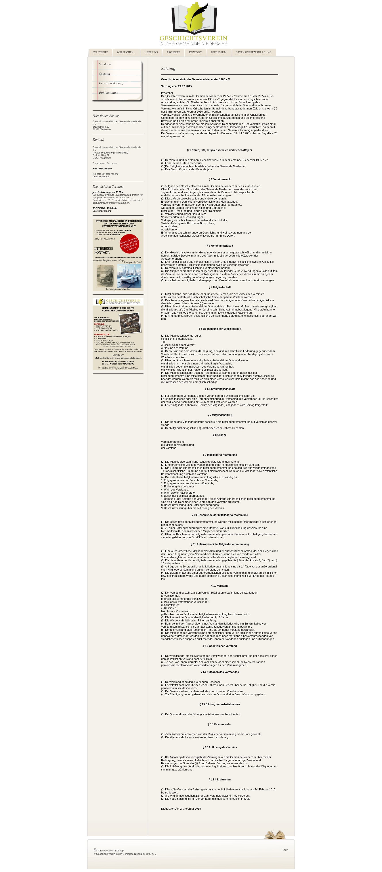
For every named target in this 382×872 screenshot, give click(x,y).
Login (285, 850)
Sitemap (119, 850)
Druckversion (106, 850)
